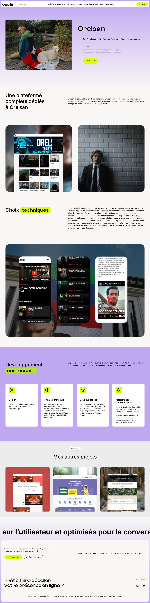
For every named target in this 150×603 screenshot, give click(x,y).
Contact (143, 4)
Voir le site (91, 61)
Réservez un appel (35, 557)
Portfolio (75, 448)
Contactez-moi (14, 557)
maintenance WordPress (126, 416)
